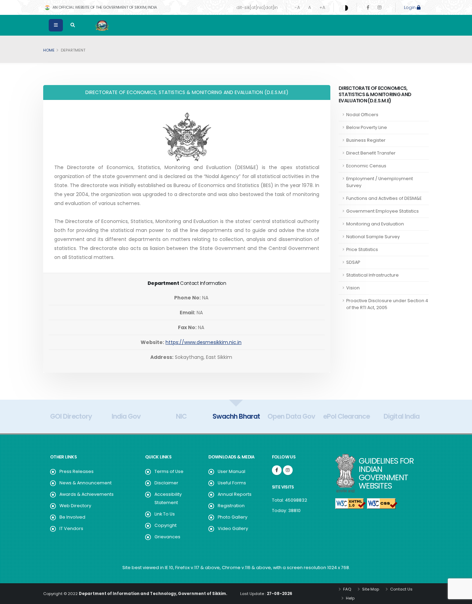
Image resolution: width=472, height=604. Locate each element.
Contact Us (401, 589)
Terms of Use (168, 471)
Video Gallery (233, 528)
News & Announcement (85, 483)
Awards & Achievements (86, 494)
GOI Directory (71, 416)
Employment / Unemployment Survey (379, 182)
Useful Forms (232, 483)
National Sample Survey (373, 237)
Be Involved (72, 517)
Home (49, 50)
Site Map (370, 589)
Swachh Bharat (236, 416)
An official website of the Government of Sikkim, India (104, 7)
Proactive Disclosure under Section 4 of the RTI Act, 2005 (387, 304)
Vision (353, 288)
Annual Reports (235, 494)
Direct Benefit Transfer (371, 153)
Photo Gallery (232, 517)
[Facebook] (368, 7)
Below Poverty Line (366, 127)
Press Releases (76, 471)
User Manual (231, 471)
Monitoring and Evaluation (375, 224)
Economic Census (366, 166)
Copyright (165, 525)
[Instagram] (379, 7)
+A (322, 7)
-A (297, 7)
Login (410, 7)
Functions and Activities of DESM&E (384, 198)
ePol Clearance (346, 416)
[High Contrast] (345, 7)
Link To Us (164, 514)
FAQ (346, 589)
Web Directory (75, 506)
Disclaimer (166, 483)
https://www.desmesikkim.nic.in (204, 342)
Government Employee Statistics (382, 211)
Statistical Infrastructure (372, 275)
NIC (181, 416)
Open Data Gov (291, 416)
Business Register (366, 140)
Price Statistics (362, 249)
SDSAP (353, 262)
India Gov (126, 416)
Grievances (167, 537)
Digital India (401, 416)
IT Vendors (71, 528)
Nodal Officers (362, 115)
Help (350, 598)
